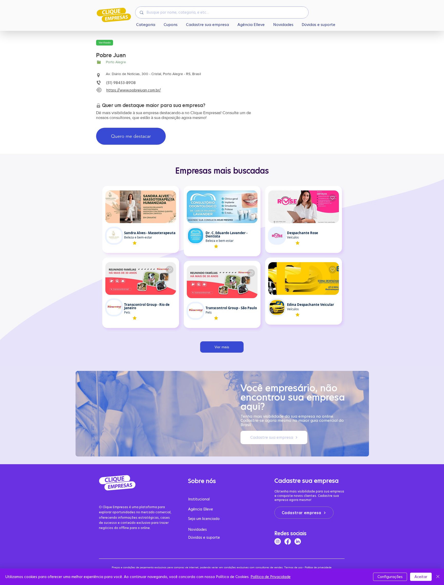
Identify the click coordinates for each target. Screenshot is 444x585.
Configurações (390, 576)
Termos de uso (293, 567)
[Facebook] (287, 541)
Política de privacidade (318, 567)
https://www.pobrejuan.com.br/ (133, 90)
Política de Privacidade (271, 576)
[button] (104, 42)
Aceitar (420, 576)
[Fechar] (438, 577)
